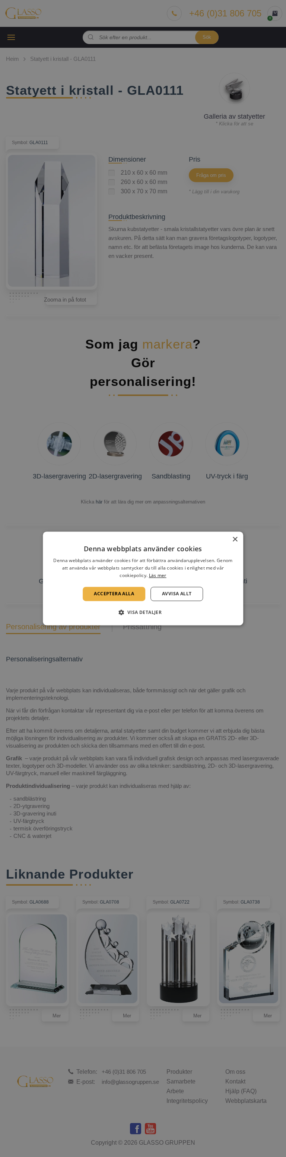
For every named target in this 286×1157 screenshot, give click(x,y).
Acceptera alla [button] (114, 593)
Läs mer (157, 575)
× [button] (235, 539)
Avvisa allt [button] (176, 593)
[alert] (143, 578)
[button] (143, 612)
